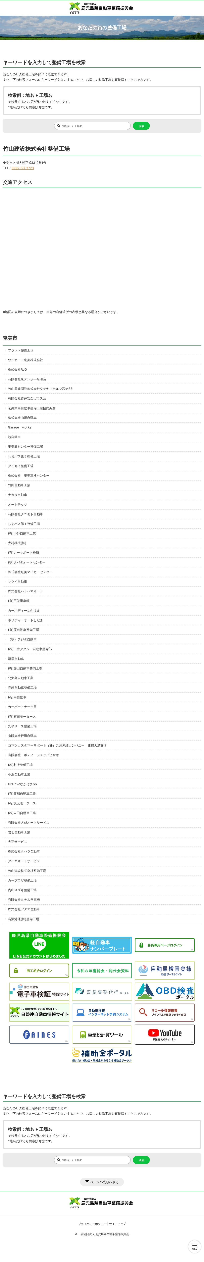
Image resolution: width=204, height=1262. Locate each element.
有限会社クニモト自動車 (25, 514)
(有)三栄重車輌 (18, 601)
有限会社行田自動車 (22, 736)
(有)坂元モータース (22, 803)
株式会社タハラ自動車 (24, 851)
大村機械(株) (17, 543)
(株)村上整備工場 (20, 765)
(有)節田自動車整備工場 (25, 668)
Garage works (19, 427)
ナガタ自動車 (17, 495)
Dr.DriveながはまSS (22, 784)
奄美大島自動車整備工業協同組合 (32, 408)
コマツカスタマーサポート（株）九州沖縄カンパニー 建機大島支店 (57, 745)
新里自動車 (16, 659)
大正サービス (17, 842)
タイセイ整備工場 (20, 466)
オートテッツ (17, 504)
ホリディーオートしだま (25, 620)
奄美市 (10, 338)
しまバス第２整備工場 (24, 456)
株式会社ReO (17, 369)
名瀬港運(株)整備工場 (23, 919)
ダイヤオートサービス (24, 861)
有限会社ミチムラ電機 (24, 900)
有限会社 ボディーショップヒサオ (33, 755)
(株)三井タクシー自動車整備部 (30, 649)
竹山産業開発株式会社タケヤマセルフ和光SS (40, 389)
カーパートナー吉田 (22, 707)
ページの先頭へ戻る (104, 1182)
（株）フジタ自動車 (22, 639)
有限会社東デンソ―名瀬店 (27, 379)
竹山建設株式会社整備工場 (27, 871)
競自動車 (14, 437)
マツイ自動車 (17, 581)
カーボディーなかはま (24, 610)
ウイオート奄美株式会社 (25, 360)
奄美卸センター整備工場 (25, 446)
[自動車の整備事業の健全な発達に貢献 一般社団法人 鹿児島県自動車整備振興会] (102, 8)
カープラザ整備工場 (22, 880)
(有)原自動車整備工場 (23, 630)
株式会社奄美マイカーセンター (30, 572)
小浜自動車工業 (19, 774)
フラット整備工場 (20, 350)
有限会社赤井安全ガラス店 (27, 398)
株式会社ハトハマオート (25, 591)
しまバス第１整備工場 (24, 524)
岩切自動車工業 (19, 832)
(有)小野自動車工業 (22, 533)
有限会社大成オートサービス (28, 823)
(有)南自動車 (17, 697)
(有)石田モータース (22, 717)
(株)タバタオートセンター (26, 562)
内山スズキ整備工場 (22, 890)
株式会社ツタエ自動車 (24, 909)
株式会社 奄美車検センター (28, 475)
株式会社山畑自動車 (22, 418)
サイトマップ (117, 1223)
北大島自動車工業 (20, 678)
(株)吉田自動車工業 (22, 813)
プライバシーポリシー (92, 1223)
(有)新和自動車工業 (22, 794)
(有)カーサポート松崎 (23, 552)
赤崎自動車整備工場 (22, 688)
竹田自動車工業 (19, 485)
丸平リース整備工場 (22, 726)
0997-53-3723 (23, 168)
